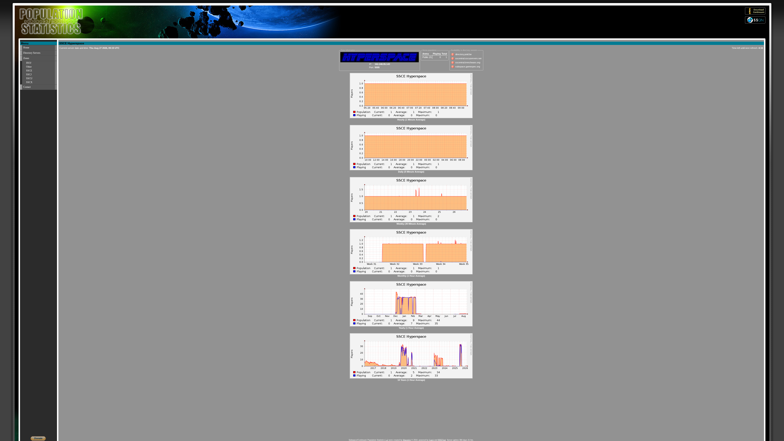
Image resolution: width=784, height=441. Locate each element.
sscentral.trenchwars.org (467, 62)
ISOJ (28, 62)
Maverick (407, 440)
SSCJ (29, 74)
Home (26, 47)
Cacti (431, 440)
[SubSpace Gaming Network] (755, 22)
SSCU (29, 78)
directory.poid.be (463, 54)
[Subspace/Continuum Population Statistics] (99, 22)
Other (29, 66)
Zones (26, 58)
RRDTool (442, 440)
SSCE (29, 70)
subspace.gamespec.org (467, 66)
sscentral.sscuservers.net (468, 58)
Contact (27, 87)
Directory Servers (31, 52)
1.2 (386, 440)
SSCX (29, 82)
